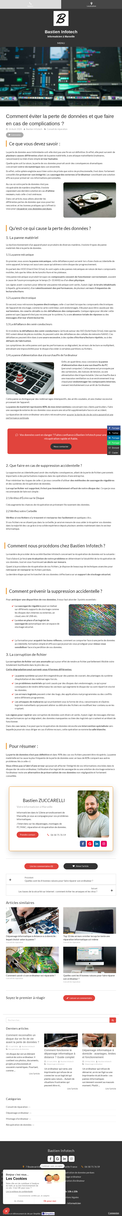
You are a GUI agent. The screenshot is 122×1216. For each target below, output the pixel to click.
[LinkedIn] (97, 844)
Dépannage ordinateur (17, 1112)
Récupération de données (19, 1124)
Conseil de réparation (17, 1106)
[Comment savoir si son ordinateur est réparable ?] (32, 960)
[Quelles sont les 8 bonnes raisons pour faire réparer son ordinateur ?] (89, 960)
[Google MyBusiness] (90, 844)
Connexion (113, 1213)
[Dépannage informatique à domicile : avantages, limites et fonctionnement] (99, 1040)
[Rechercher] (113, 1020)
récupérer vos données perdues (34, 208)
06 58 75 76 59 (58, 834)
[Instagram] (104, 844)
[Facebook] (83, 844)
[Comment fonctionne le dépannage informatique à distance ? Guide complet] (61, 1040)
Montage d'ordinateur (17, 1118)
